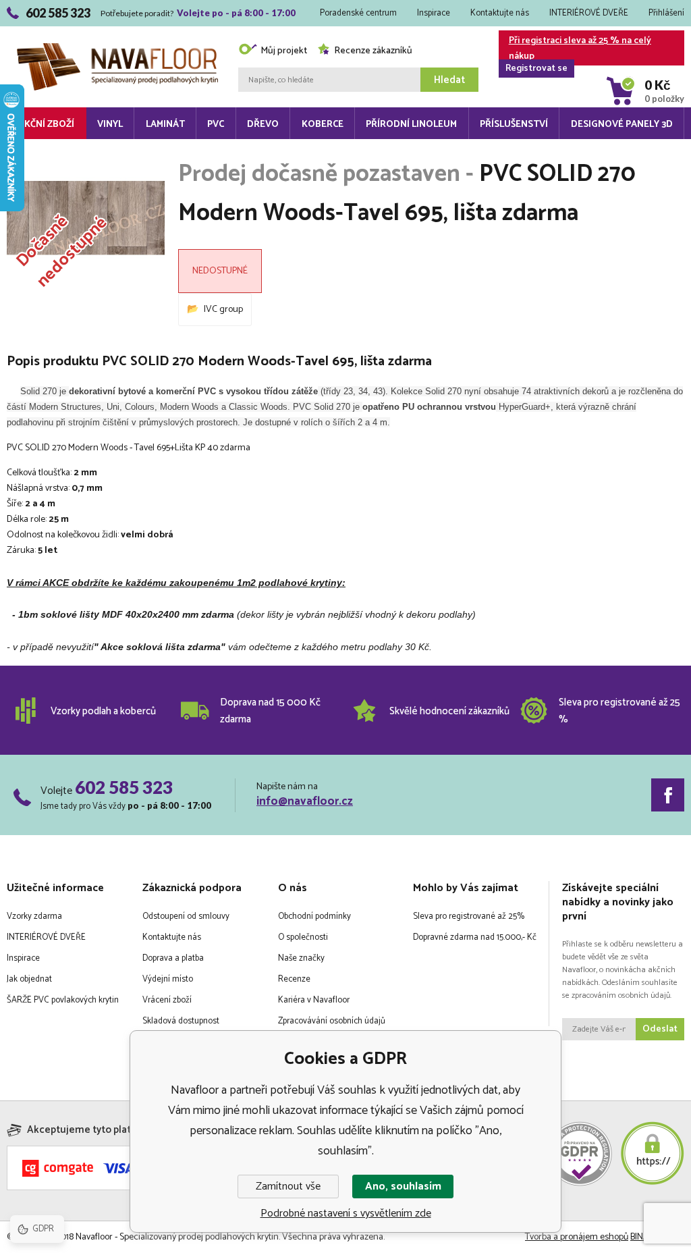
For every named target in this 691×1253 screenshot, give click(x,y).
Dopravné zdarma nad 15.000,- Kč (474, 937)
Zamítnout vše (288, 1186)
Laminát (165, 124)
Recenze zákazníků (373, 51)
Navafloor (117, 29)
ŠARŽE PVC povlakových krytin (63, 1000)
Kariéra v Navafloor (314, 1000)
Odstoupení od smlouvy (185, 916)
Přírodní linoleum (411, 124)
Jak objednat (29, 979)
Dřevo (263, 124)
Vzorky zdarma (34, 916)
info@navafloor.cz (304, 801)
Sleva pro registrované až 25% (468, 916)
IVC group (223, 309)
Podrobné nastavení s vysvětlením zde (345, 1213)
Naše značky (301, 958)
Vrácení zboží (167, 1000)
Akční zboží (46, 124)
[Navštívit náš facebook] (667, 794)
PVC (215, 124)
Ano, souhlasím (403, 1186)
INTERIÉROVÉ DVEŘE (588, 13)
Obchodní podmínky (314, 916)
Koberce (322, 124)
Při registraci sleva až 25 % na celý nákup (578, 49)
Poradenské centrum (358, 13)
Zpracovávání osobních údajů (331, 1021)
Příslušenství (514, 124)
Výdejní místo (167, 979)
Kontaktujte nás (499, 13)
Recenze (294, 979)
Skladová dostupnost (180, 1021)
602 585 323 (124, 787)
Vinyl (110, 124)
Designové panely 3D (622, 124)
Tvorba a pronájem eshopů (576, 1237)
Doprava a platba (173, 958)
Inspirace (433, 13)
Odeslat (660, 1029)
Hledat (449, 80)
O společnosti (303, 937)
